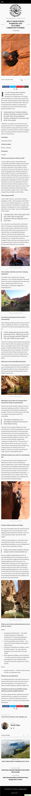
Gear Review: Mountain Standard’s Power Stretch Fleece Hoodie (15, 770)
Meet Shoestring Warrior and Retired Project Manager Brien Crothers (15, 777)
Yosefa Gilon (16, 30)
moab (16, 717)
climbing (12, 717)
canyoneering (5, 717)
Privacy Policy (23, 789)
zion (26, 717)
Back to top (14, 793)
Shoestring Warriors (11, 18)
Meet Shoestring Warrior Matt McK (15, 761)
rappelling (21, 717)
